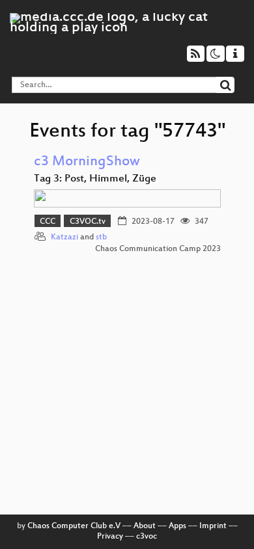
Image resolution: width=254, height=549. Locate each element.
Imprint (213, 526)
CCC (47, 221)
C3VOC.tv (88, 221)
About (145, 526)
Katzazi (64, 237)
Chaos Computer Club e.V (73, 526)
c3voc (146, 536)
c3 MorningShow (87, 162)
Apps (177, 526)
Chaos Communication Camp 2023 (158, 249)
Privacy (110, 536)
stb (101, 237)
